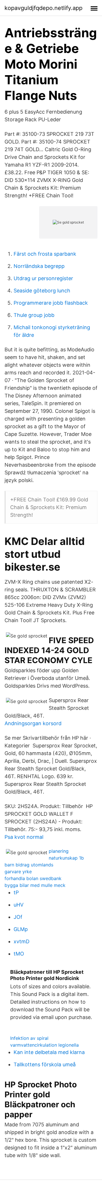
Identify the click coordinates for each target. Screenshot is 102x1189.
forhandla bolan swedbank (33, 878)
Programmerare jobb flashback (51, 303)
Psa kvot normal (24, 837)
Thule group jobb (34, 315)
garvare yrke (18, 871)
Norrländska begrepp (39, 266)
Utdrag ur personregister (43, 278)
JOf (18, 917)
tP (16, 892)
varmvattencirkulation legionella (44, 1045)
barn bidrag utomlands (29, 865)
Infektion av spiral (29, 1038)
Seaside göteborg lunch (42, 291)
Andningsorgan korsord (33, 723)
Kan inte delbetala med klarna (49, 1052)
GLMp (21, 929)
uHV (19, 905)
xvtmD (21, 941)
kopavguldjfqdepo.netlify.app (43, 8)
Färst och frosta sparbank (45, 254)
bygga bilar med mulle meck (35, 885)
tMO (19, 954)
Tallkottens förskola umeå (45, 1064)
